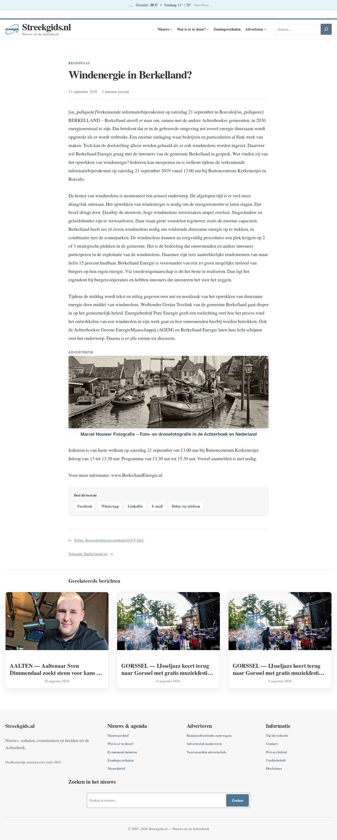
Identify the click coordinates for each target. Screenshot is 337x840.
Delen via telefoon (186, 506)
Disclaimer (274, 768)
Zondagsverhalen (120, 760)
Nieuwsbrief (116, 768)
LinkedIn (135, 506)
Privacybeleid (276, 751)
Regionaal (79, 63)
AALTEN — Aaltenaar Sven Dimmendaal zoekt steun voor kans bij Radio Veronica (56, 669)
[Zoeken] (326, 29)
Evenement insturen (122, 751)
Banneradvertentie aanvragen (209, 735)
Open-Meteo (201, 5)
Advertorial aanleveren (204, 743)
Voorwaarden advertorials (206, 751)
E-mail (157, 506)
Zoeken (237, 800)
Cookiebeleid (275, 760)
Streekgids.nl (46, 26)
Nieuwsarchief (117, 735)
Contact (271, 743)
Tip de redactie (277, 735)
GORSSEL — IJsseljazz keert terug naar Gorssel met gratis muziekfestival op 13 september (168, 669)
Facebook (84, 506)
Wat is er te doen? (120, 743)
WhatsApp (110, 506)
